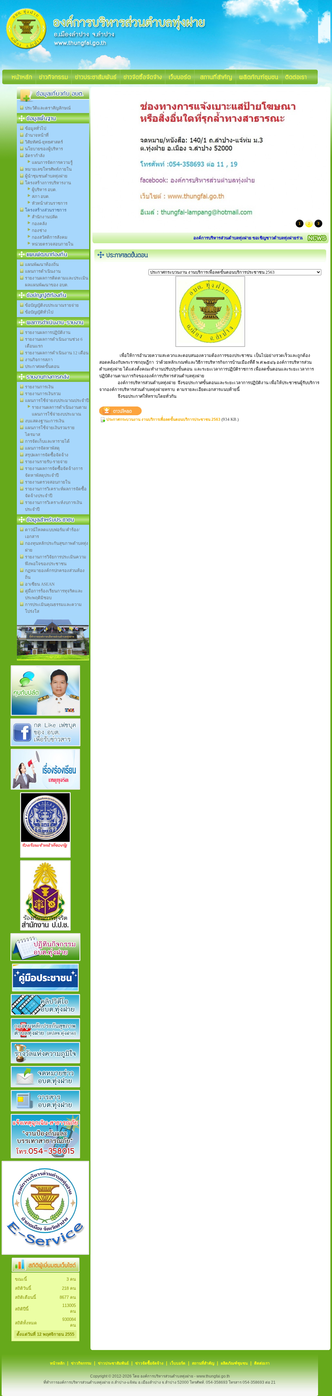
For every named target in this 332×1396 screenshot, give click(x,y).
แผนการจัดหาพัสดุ (42, 448)
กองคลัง (39, 223)
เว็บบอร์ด (177, 1363)
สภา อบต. (41, 196)
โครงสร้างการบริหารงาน (48, 182)
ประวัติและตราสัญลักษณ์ (48, 108)
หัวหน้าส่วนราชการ (49, 203)
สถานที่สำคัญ (203, 1363)
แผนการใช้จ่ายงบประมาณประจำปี (57, 400)
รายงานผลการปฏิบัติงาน (47, 332)
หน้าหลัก (57, 1363)
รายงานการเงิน (39, 386)
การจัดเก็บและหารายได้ (47, 441)
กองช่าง (39, 230)
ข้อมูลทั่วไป (35, 128)
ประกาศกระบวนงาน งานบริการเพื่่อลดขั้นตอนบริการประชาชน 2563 (163, 419)
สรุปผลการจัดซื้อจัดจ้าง (46, 454)
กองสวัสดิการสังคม (49, 237)
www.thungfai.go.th (213, 1376)
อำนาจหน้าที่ (37, 135)
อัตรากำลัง (35, 155)
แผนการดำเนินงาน (43, 271)
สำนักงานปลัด (45, 216)
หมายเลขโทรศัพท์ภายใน (48, 169)
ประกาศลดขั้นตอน (42, 366)
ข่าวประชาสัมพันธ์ (113, 1363)
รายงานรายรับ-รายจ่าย (46, 461)
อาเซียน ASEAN (39, 584)
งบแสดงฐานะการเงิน (44, 420)
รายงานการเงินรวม (43, 393)
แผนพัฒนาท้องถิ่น (42, 264)
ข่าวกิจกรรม (81, 1363)
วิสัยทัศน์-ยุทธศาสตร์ (44, 142)
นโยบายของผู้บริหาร (44, 148)
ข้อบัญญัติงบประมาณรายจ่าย (52, 305)
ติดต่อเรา (262, 1363)
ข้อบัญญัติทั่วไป (39, 312)
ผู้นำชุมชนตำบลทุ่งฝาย (46, 176)
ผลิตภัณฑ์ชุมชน (234, 1363)
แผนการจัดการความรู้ (52, 162)
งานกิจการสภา (39, 359)
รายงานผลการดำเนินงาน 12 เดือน (57, 352)
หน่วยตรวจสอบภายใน (52, 244)
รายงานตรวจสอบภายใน (47, 482)
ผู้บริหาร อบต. (44, 189)
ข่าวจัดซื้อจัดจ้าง (149, 1363)
